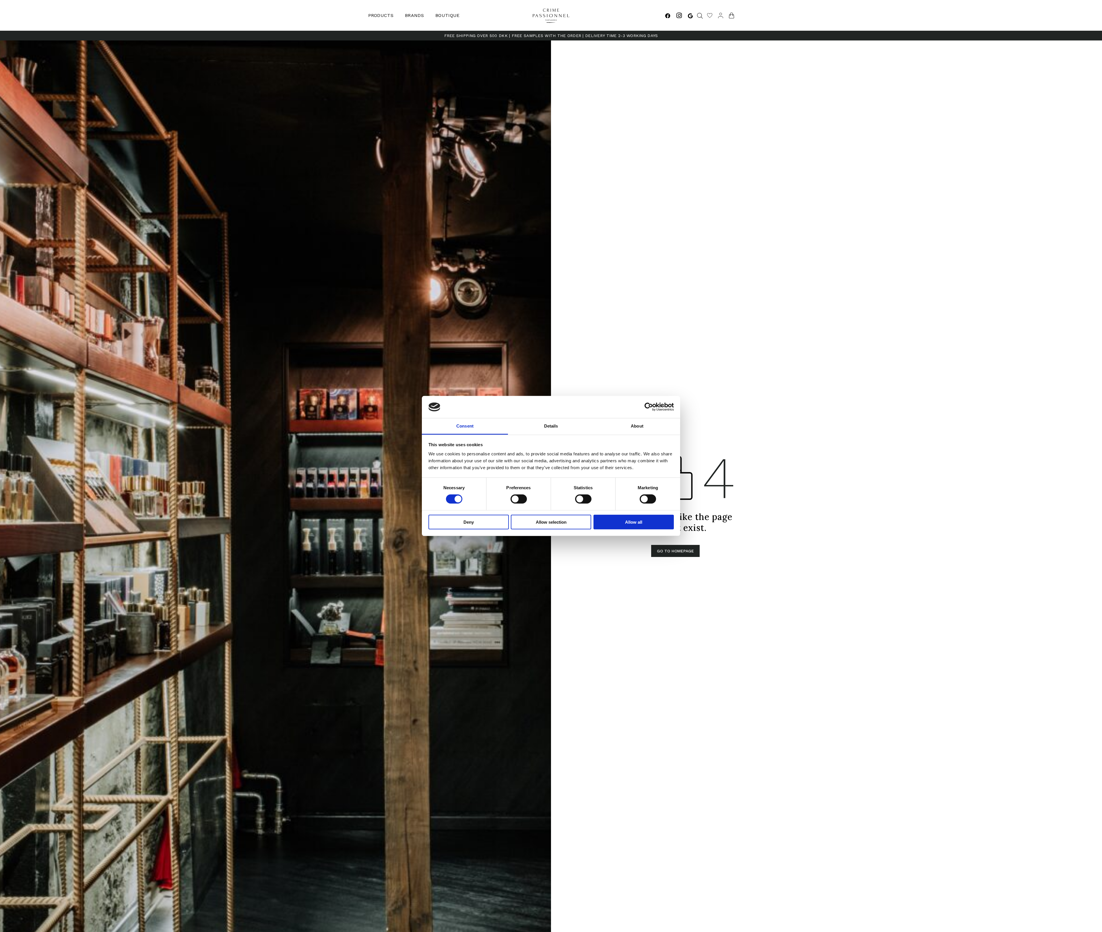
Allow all (633, 521)
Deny (468, 521)
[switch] (519, 499)
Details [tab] (551, 426)
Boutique (447, 15)
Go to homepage (675, 551)
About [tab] (637, 426)
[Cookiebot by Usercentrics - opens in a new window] (649, 407)
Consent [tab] (465, 426)
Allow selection (551, 521)
